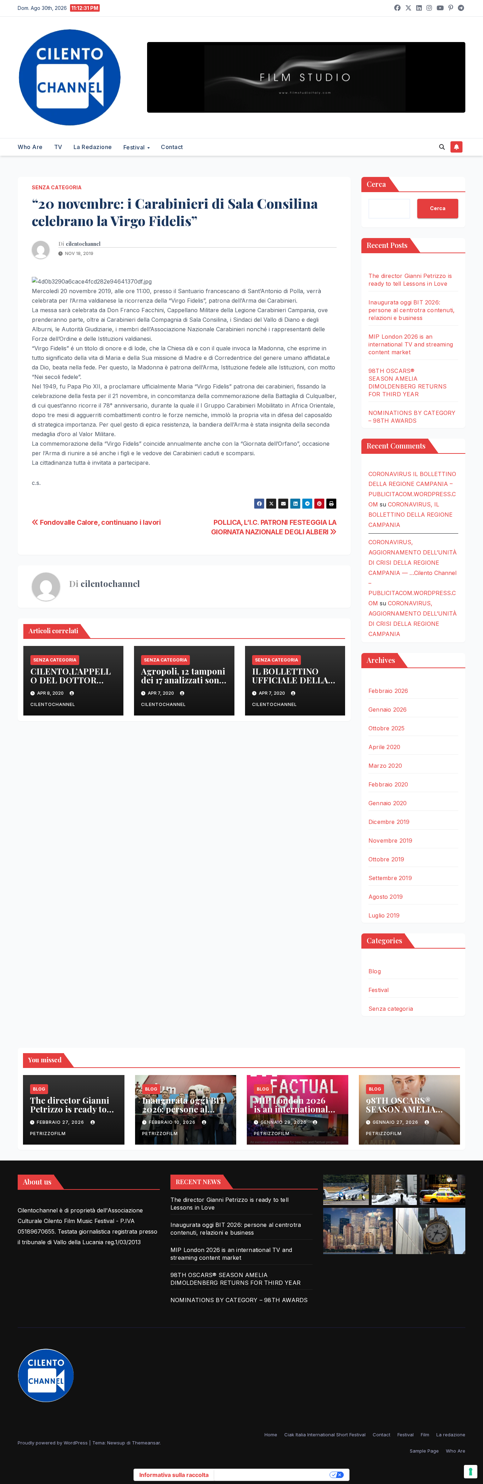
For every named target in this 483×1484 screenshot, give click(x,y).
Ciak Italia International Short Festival (325, 1434)
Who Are (30, 146)
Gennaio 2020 (387, 803)
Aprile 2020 (384, 746)
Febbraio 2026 (388, 690)
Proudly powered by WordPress (53, 1443)
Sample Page (424, 1451)
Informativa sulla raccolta (174, 1474)
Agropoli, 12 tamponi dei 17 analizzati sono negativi (183, 679)
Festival (135, 147)
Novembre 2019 (390, 840)
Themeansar (146, 1443)
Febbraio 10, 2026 (173, 1122)
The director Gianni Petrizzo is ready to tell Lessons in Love (69, 1108)
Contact (172, 146)
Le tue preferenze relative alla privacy (272, 1474)
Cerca (376, 184)
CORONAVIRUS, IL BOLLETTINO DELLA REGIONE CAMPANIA (410, 514)
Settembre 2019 (390, 878)
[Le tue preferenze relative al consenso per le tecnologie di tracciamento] (470, 1471)
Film (425, 1434)
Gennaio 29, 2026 (284, 1122)
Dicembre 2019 (389, 821)
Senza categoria (57, 187)
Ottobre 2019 (386, 859)
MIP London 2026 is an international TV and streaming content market (410, 344)
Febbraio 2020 (388, 784)
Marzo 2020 (385, 765)
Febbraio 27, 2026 (61, 1122)
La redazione (93, 146)
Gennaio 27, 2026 (396, 1122)
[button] (442, 146)
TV (58, 146)
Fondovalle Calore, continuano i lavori (100, 522)
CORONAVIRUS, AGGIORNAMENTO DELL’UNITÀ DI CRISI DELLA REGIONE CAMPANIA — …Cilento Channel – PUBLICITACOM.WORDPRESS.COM (412, 573)
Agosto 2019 (385, 896)
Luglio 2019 (384, 915)
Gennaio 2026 (387, 709)
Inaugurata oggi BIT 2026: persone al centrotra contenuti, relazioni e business (411, 310)
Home (270, 1434)
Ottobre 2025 (386, 728)
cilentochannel (83, 244)
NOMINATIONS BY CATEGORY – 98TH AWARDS (239, 1300)
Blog (374, 971)
